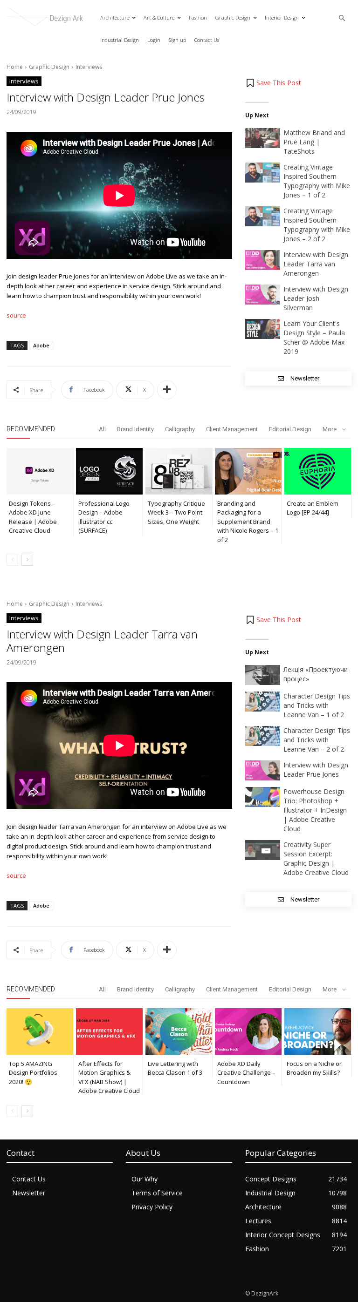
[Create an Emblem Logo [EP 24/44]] (317, 471)
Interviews (89, 67)
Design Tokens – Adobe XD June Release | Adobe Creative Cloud (33, 517)
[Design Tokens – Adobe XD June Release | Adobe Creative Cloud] (40, 471)
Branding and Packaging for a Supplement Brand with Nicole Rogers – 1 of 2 (247, 521)
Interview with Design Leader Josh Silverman (315, 298)
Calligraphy (180, 429)
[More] (167, 389)
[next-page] (27, 560)
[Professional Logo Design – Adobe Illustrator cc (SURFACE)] (109, 471)
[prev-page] (12, 560)
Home (15, 67)
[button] (342, 18)
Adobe (41, 345)
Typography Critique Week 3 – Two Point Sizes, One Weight (176, 512)
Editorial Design (290, 429)
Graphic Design (49, 67)
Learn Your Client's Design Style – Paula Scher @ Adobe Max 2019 (314, 337)
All (102, 429)
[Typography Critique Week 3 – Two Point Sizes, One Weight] (178, 471)
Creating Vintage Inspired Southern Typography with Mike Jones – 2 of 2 (316, 224)
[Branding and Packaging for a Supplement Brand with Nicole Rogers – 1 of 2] (248, 471)
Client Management (232, 429)
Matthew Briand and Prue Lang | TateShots (314, 142)
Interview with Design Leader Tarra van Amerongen (315, 264)
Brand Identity (135, 429)
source (16, 315)
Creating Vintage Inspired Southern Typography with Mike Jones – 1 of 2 (316, 181)
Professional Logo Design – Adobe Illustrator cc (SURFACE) (104, 517)
